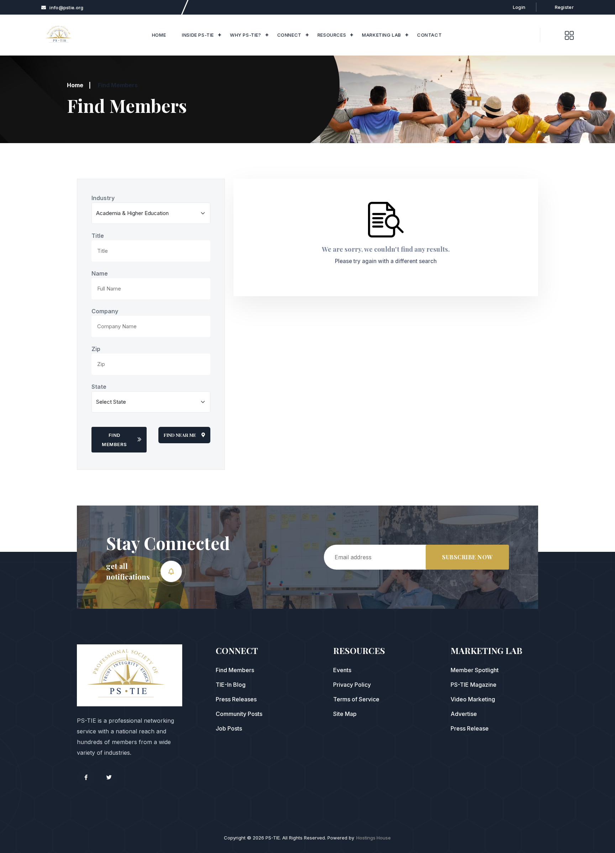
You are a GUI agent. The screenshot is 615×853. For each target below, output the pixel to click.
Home (159, 35)
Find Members (114, 439)
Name (99, 273)
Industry (103, 198)
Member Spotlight (475, 670)
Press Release (470, 728)
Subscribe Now (467, 557)
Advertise (464, 713)
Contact (429, 35)
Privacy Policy (352, 684)
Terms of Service (356, 699)
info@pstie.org (66, 7)
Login (519, 7)
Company (104, 311)
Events (342, 670)
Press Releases (236, 699)
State (98, 386)
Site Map (345, 713)
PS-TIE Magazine (473, 684)
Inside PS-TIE (198, 35)
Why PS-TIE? (245, 35)
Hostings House (373, 838)
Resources (331, 35)
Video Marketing (473, 699)
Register (564, 7)
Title (97, 235)
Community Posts (239, 713)
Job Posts (229, 728)
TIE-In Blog (231, 684)
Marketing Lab (381, 35)
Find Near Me (180, 435)
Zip (95, 348)
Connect (289, 35)
